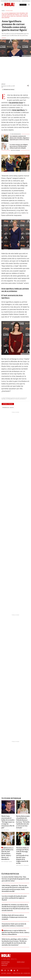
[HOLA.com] (9, 4)
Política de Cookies (21, 973)
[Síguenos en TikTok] (11, 970)
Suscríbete (23, 4)
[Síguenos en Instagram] (2, 970)
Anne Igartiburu (18, 110)
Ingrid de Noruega (26, 1)
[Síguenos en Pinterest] (18, 970)
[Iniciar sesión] (29, 4)
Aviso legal (6, 973)
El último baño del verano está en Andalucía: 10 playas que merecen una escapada (14, 917)
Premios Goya (8, 407)
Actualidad (9, 10)
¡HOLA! (3, 84)
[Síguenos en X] (8, 970)
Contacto (4, 965)
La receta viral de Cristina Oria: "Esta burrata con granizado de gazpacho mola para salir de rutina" (15, 879)
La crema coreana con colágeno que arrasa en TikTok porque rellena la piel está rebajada (19, 146)
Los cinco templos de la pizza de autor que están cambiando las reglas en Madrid (14, 898)
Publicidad (4, 963)
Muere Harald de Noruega (14, 1)
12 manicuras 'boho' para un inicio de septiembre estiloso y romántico (14, 925)
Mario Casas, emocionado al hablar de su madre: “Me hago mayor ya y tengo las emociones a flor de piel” (8, 822)
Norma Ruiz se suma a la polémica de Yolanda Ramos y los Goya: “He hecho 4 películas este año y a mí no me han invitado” (23, 822)
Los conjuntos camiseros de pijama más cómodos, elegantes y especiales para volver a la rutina (19, 137)
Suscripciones (5, 962)
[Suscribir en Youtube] (15, 970)
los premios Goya (16, 103)
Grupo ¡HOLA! (21, 962)
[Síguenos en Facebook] (5, 970)
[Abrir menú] (2, 4)
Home (3, 10)
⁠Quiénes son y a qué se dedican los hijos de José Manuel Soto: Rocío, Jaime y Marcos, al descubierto (7, 853)
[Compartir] (28, 85)
